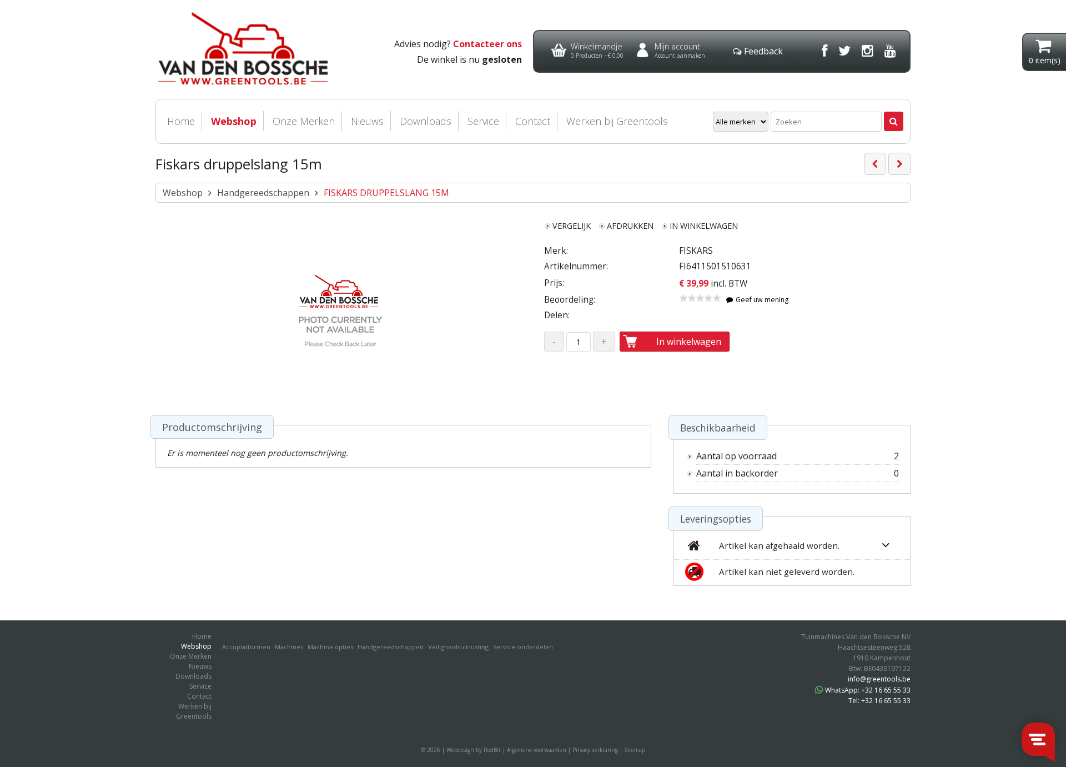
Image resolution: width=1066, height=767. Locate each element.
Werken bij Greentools (617, 121)
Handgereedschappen (263, 193)
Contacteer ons (487, 44)
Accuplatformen (246, 647)
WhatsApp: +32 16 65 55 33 (868, 690)
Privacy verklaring (595, 750)
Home (181, 121)
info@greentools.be (879, 679)
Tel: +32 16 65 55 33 (879, 700)
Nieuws (367, 121)
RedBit (492, 750)
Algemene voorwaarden (536, 750)
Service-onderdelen (523, 647)
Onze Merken (304, 121)
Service (483, 121)
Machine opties (330, 647)
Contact (532, 121)
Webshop (234, 121)
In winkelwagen (688, 341)
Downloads (425, 121)
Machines (289, 647)
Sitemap (634, 750)
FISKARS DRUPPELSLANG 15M (386, 193)
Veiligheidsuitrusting (458, 647)
